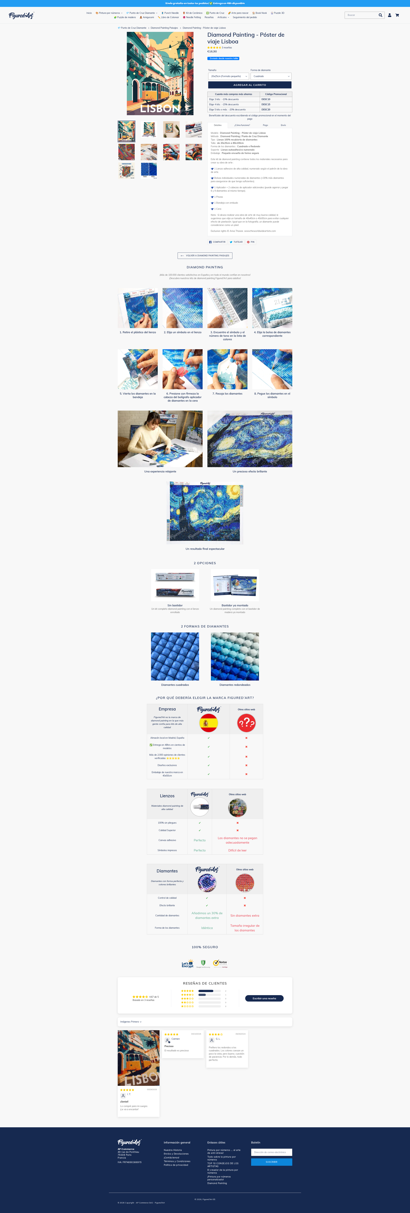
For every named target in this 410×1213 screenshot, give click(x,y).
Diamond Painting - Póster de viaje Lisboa (204, 27)
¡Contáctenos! (171, 1157)
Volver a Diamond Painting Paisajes (207, 255)
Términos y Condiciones (177, 1161)
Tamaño (212, 70)
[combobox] (365, 15)
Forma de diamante (261, 70)
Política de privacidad (176, 1164)
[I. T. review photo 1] (139, 1058)
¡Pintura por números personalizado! (219, 1178)
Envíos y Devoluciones (176, 1153)
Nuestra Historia (173, 1150)
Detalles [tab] (217, 125)
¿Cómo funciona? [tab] (242, 125)
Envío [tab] (283, 125)
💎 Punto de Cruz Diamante (132, 27)
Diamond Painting (217, 1183)
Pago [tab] (265, 125)
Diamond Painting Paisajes (164, 27)
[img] (127, 1090)
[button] (214, 47)
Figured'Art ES (209, 1199)
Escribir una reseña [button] (264, 998)
